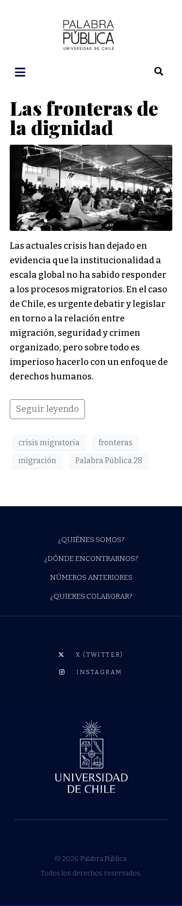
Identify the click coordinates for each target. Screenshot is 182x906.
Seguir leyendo (47, 409)
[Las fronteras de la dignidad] (91, 187)
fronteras (115, 442)
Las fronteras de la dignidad (84, 117)
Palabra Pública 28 (108, 460)
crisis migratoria (49, 442)
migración (37, 460)
